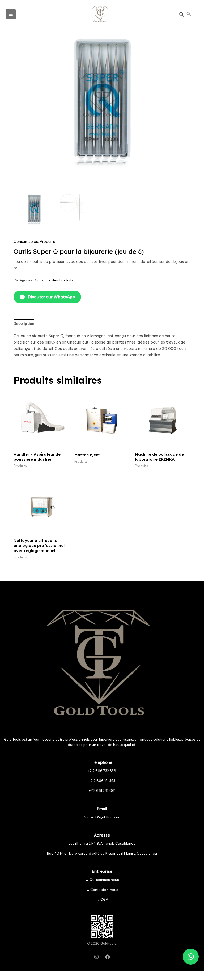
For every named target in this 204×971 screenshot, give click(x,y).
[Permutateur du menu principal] (11, 14)
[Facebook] (107, 956)
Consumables (26, 241)
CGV (104, 899)
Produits (47, 241)
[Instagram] (96, 956)
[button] (188, 14)
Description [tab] (24, 323)
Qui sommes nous (104, 880)
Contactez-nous (104, 889)
